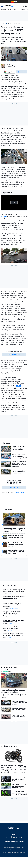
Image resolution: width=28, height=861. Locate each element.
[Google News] (14, 837)
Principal (3, 23)
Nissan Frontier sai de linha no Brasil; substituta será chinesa (13, 621)
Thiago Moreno (14, 65)
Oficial (10, 623)
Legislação (17, 23)
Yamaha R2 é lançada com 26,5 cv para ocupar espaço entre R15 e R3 (13, 634)
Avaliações (12, 616)
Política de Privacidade (9, 847)
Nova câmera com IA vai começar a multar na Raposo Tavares (13, 627)
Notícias (3, 9)
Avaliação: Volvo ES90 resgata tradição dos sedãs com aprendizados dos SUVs (12, 613)
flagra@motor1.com (19, 492)
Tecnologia (10, 630)
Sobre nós (7, 841)
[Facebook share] (8, 483)
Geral (10, 593)
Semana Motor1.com (14, 600)
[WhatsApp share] (17, 483)
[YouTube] (19, 837)
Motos (9, 637)
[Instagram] (16, 837)
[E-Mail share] (20, 483)
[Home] (10, 5)
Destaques (15, 9)
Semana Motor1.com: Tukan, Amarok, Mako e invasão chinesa (14, 597)
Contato (21, 841)
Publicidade (14, 841)
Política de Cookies (19, 847)
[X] (9, 837)
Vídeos (23, 9)
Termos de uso (14, 850)
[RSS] (21, 837)
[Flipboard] (11, 837)
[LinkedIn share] (14, 483)
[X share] (11, 483)
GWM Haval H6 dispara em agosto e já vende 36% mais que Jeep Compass (14, 590)
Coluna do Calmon (14, 608)
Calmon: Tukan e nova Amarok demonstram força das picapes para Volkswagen (13, 604)
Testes (9, 9)
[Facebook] (6, 837)
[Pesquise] (23, 6)
